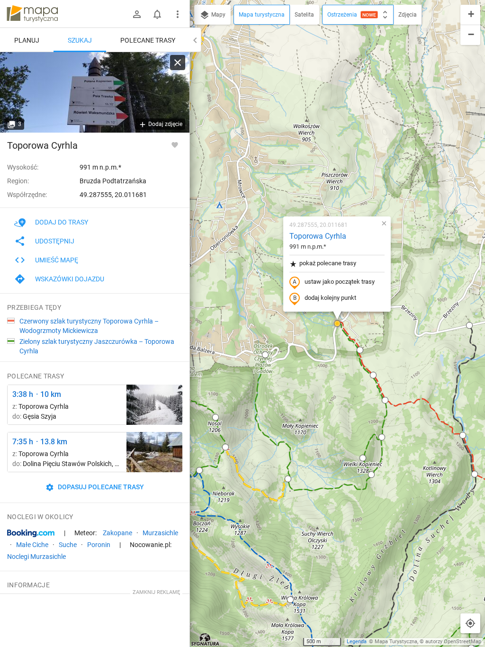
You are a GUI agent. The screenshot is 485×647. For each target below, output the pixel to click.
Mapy (217, 14)
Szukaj (80, 40)
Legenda (357, 641)
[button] (190, 23)
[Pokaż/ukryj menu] (177, 14)
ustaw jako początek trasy (340, 281)
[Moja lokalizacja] (470, 623)
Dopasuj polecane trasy (100, 487)
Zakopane (117, 533)
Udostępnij (54, 241)
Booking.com (30, 533)
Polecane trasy (147, 40)
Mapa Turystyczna (396, 641)
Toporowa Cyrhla (317, 236)
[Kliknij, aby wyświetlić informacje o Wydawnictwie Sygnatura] (205, 639)
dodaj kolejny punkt (330, 297)
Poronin (98, 544)
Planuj (26, 40)
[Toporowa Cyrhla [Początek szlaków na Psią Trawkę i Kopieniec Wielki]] (94, 92)
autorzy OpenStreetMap (453, 641)
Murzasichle (160, 533)
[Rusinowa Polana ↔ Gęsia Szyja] (154, 405)
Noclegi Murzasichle (36, 556)
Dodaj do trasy (61, 222)
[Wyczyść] (177, 62)
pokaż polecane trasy (327, 263)
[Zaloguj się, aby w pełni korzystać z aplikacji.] (174, 144)
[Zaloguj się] (136, 14)
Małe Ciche (32, 544)
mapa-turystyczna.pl (32, 13)
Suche (68, 544)
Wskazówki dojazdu (69, 279)
